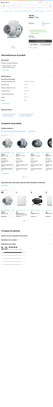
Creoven (31, 38)
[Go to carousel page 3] (26, 220)
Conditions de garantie (25, 116)
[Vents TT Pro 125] (22, 147)
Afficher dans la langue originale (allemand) (13, 295)
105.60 (31, 16)
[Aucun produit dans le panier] (50, 3)
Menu (4, 6)
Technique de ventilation (27, 11)
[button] (40, 31)
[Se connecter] (43, 2)
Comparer (34, 44)
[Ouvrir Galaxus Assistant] (47, 3)
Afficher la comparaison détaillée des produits (14, 131)
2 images (13, 47)
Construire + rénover (8, 11)
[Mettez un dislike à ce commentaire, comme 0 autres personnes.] (51, 276)
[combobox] (7, 271)
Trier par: (3, 271)
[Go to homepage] (5, 2)
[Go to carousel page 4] (27, 220)
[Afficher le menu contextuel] (42, 276)
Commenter (6, 298)
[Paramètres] (40, 3)
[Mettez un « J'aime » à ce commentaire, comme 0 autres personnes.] (45, 276)
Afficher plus (6, 70)
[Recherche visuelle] (50, 6)
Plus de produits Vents (46, 23)
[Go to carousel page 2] (25, 220)
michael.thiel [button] (7, 276)
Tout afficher (31, 131)
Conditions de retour (8, 116)
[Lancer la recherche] (8, 6)
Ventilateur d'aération (39, 11)
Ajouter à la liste (47, 44)
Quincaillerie (17, 11)
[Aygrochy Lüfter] (37, 203)
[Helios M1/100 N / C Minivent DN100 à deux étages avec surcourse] (22, 203)
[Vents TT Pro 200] (37, 147)
